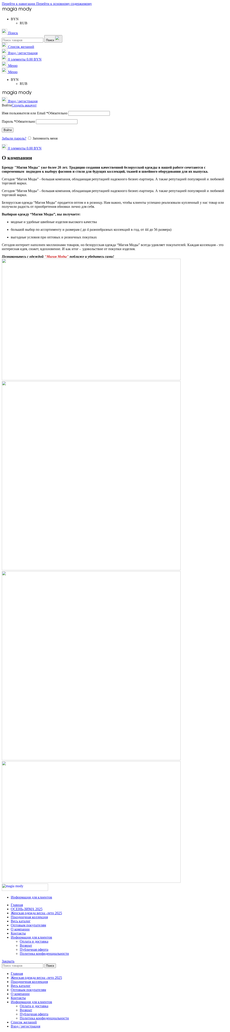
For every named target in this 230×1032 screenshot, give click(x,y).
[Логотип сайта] (17, 11)
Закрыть (8, 961)
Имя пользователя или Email (34, 113)
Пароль (18, 121)
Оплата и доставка (34, 941)
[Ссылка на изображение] (25, 890)
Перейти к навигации (19, 4)
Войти (8, 130)
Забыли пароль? (14, 138)
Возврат (26, 945)
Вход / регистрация (25, 1026)
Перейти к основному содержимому (64, 4)
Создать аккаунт (24, 105)
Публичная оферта (34, 949)
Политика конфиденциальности (44, 953)
